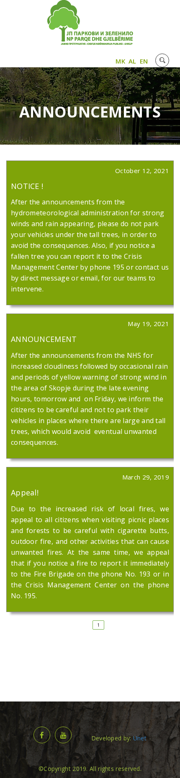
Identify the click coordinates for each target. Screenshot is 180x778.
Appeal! (25, 492)
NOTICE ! (27, 186)
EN (144, 61)
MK (120, 61)
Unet (140, 738)
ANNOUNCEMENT (44, 339)
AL (132, 61)
